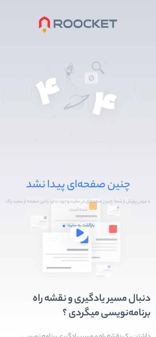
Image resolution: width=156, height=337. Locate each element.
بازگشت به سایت (81, 225)
